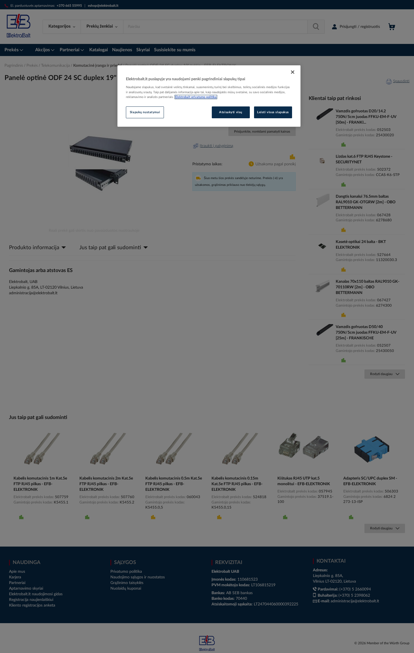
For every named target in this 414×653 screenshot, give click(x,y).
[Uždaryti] (292, 72)
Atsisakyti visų (230, 112)
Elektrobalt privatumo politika (196, 97)
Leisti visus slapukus (273, 112)
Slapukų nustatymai (145, 112)
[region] (209, 96)
